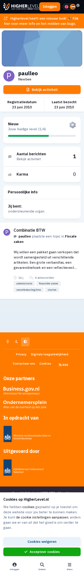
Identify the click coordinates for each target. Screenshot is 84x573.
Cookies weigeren (42, 541)
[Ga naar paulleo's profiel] (6, 232)
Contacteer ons (24, 363)
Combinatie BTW (29, 230)
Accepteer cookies (45, 551)
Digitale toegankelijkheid (49, 354)
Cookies (45, 363)
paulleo (25, 236)
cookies (28, 507)
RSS (65, 365)
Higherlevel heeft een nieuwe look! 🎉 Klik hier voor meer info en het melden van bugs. (41, 21)
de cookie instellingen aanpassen (42, 517)
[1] (66, 6)
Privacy (21, 354)
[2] (73, 6)
